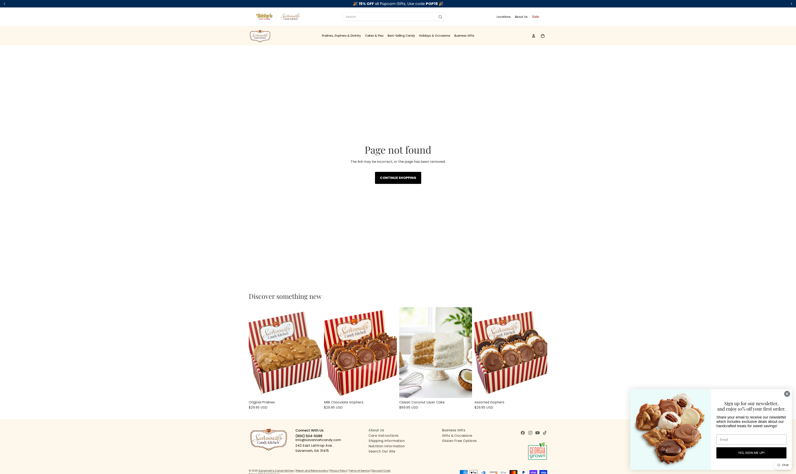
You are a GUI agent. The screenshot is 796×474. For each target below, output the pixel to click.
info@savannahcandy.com (318, 440)
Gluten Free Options (459, 440)
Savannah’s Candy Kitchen (276, 470)
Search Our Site (382, 451)
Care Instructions (383, 435)
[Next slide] (315, 352)
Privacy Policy (338, 470)
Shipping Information (387, 440)
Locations (504, 17)
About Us (521, 17)
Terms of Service (359, 470)
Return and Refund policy (312, 470)
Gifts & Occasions (457, 435)
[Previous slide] (255, 352)
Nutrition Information (387, 446)
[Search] (440, 17)
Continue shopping (398, 177)
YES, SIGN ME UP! (751, 452)
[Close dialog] (787, 394)
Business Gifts (454, 430)
